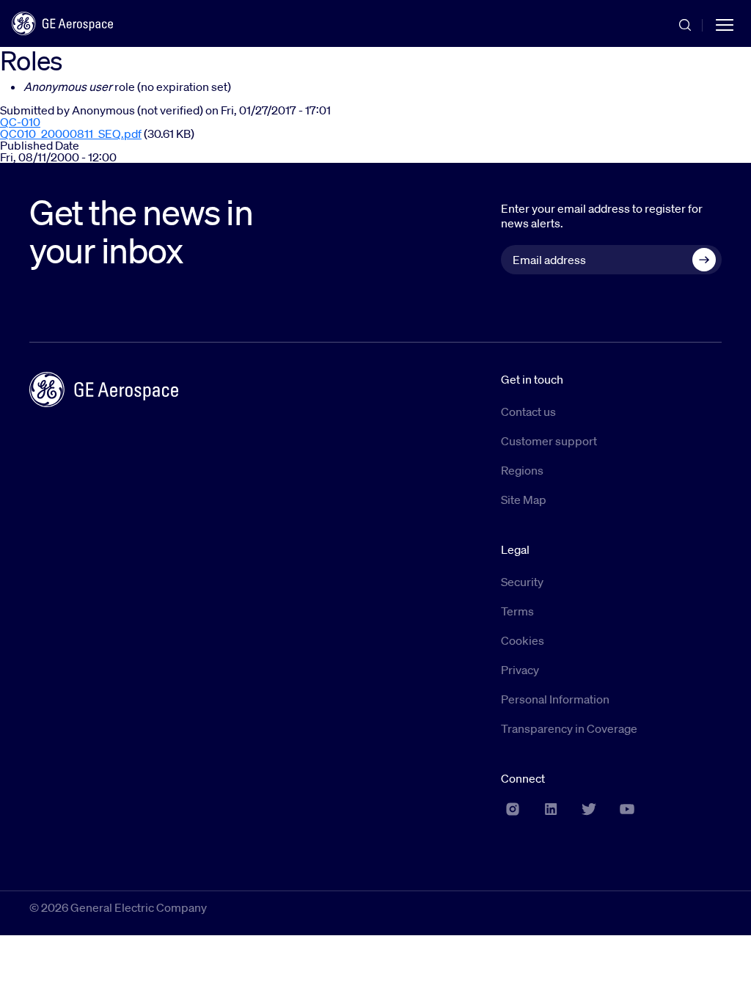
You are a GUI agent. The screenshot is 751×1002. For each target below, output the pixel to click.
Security (522, 581)
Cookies (522, 640)
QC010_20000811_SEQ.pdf (71, 133)
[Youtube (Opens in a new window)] (627, 809)
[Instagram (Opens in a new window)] (512, 809)
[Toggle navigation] (724, 23)
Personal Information (555, 699)
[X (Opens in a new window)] (589, 809)
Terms (517, 611)
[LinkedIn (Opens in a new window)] (551, 809)
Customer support (549, 441)
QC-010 (20, 121)
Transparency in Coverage (569, 728)
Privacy (520, 669)
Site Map (523, 499)
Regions (522, 470)
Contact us (528, 411)
